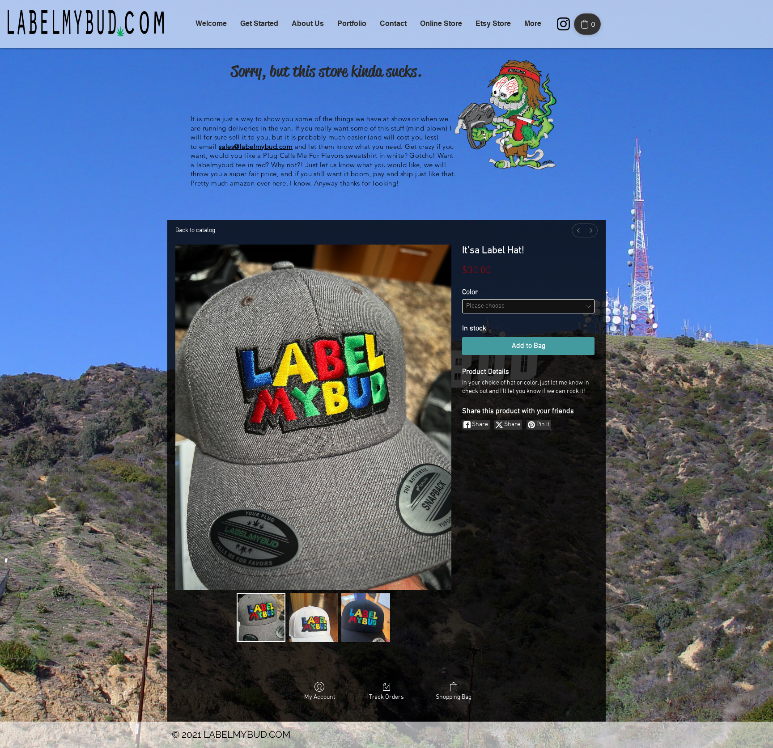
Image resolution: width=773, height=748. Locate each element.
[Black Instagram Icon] (563, 24)
